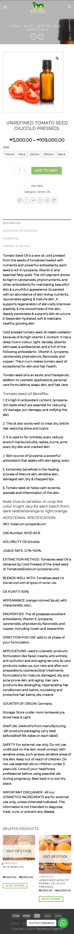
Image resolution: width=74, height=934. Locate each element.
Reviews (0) (11, 238)
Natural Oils (49, 26)
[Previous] (3, 872)
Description (11, 223)
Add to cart (46, 170)
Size (6, 147)
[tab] (37, 223)
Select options (15, 885)
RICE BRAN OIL (13, 866)
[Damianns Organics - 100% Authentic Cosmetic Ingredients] (37, 7)
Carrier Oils (37, 30)
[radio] (10, 154)
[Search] (69, 6)
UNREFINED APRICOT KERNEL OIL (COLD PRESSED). (54, 883)
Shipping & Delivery (17, 246)
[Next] (71, 872)
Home (15, 26)
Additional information (20, 230)
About (15, 923)
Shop (28, 26)
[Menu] (5, 7)
